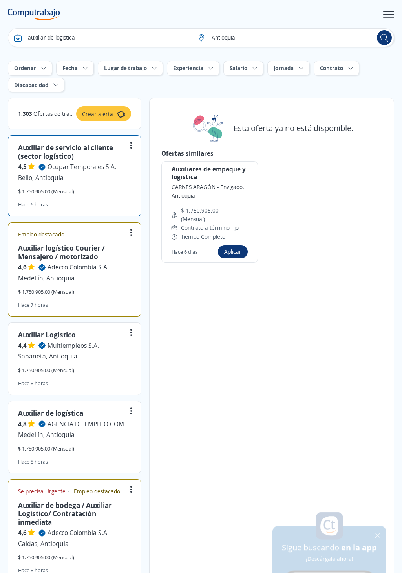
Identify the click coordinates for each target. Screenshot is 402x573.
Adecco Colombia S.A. (78, 267)
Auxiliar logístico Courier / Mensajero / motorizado (61, 252)
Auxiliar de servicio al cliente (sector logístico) (65, 152)
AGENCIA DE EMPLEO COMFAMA (89, 424)
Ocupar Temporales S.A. (82, 166)
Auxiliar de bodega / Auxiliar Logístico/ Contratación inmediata (65, 513)
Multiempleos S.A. (73, 345)
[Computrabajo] (34, 14)
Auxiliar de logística (50, 413)
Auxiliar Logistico (47, 334)
